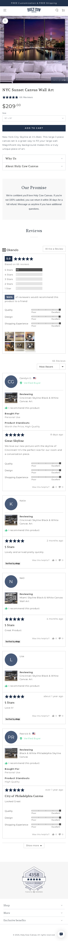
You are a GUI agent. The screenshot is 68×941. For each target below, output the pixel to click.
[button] (57, 10)
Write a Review (54, 248)
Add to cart (34, 128)
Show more (32, 845)
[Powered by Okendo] (10, 250)
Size (4, 113)
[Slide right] (63, 80)
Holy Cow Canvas (28, 935)
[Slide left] (55, 80)
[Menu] (5, 10)
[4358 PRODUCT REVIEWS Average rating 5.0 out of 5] (12, 892)
